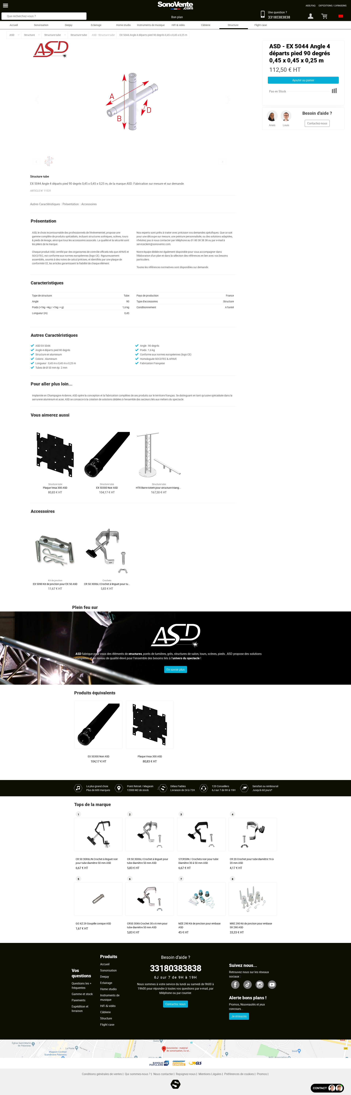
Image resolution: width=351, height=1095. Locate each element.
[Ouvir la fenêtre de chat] (327, 1088)
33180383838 (175, 968)
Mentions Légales (210, 1074)
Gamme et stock (82, 994)
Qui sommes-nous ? (137, 1074)
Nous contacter (163, 1074)
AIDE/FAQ (310, 5)
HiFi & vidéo (178, 25)
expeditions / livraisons (332, 5)
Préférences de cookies (239, 1074)
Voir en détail (99, 755)
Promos (262, 1074)
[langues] (340, 16)
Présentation (71, 204)
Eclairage (96, 25)
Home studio (123, 25)
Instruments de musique (151, 25)
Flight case (260, 25)
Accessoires (89, 204)
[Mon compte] (311, 16)
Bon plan (177, 17)
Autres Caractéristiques (45, 204)
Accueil (14, 25)
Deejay (68, 25)
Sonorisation (41, 25)
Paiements (78, 1000)
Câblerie (205, 25)
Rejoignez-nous (186, 1074)
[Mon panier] (323, 16)
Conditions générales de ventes (102, 1074)
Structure (233, 25)
